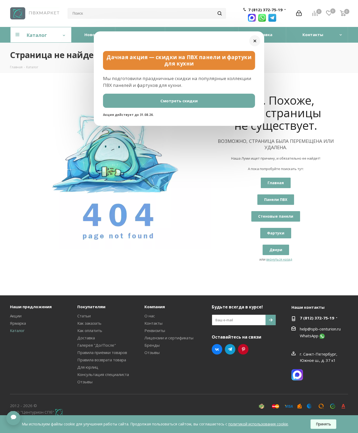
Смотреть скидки (179, 100)
